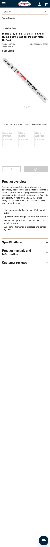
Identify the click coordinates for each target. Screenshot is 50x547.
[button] (39, 4)
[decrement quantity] (6, 169)
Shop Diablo (8, 50)
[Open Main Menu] (3, 3)
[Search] (45, 11)
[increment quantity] (17, 169)
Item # (7, 47)
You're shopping (8, 18)
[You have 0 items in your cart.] (46, 4)
